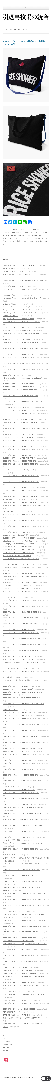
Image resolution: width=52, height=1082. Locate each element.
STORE (5, 1051)
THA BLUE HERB (9, 855)
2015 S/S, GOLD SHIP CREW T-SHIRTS (19, 982)
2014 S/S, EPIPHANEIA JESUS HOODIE (19, 1009)
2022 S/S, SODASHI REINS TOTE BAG (18, 532)
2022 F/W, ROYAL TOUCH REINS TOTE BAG (20, 396)
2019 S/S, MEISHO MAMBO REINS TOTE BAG (21, 799)
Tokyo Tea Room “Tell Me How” (16, 310)
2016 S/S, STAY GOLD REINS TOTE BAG (19, 938)
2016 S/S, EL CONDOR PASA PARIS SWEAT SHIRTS (24, 920)
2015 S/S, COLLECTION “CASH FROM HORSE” (21, 985)
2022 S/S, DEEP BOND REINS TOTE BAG (19, 503)
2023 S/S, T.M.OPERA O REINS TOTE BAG (20, 343)
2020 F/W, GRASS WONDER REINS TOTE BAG (21, 633)
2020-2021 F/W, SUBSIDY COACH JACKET (20, 591)
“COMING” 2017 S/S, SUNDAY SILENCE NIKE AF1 (23, 876)
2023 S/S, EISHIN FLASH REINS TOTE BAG (21, 357)
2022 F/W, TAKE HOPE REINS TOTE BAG (19, 414)
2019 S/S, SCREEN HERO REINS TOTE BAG (20, 769)
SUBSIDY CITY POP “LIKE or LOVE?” (18, 550)
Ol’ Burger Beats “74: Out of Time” (19, 313)
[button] (46, 1078)
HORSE (23, 229)
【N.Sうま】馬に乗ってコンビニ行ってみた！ (19, 565)
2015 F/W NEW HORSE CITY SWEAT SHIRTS (20, 962)
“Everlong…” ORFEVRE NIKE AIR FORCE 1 (20, 831)
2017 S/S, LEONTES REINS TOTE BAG (18, 837)
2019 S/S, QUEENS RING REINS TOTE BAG (20, 775)
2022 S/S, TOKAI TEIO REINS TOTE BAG (20, 422)
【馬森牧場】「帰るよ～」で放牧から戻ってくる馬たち (22, 568)
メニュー (26, 8)
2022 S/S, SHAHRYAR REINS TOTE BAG (19, 488)
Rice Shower (31, 235)
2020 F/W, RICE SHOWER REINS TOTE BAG (20, 651)
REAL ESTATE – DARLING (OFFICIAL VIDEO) (21, 864)
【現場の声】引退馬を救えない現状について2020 (20, 662)
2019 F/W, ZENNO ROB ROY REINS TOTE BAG (21, 725)
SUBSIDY (6, 232)
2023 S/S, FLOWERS (11, 375)
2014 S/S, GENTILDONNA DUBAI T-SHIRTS (20, 1003)
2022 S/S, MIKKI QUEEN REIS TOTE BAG (20, 446)
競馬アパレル (22, 241)
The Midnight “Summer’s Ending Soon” (20, 274)
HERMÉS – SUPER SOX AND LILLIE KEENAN (20, 932)
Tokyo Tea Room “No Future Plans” (18, 319)
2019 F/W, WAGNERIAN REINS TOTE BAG (19, 713)
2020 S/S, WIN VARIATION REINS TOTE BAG (21, 698)
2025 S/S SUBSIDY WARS (13, 286)
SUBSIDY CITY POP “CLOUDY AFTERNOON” (20, 289)
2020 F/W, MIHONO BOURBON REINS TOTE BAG (22, 645)
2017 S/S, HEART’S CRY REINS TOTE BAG (20, 849)
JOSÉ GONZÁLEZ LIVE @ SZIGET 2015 (18, 941)
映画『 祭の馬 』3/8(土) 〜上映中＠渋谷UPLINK (21, 1018)
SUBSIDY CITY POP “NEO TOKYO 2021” (19, 538)
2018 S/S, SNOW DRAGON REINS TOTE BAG (20, 819)
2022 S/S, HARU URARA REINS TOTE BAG (20, 497)
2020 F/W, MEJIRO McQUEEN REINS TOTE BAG (22, 639)
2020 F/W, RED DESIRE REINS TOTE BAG (20, 624)
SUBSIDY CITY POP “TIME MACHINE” (18, 574)
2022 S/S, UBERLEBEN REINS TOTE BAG (19, 461)
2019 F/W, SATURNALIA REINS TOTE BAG (20, 736)
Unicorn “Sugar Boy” (12, 304)
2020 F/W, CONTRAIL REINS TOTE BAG (19, 630)
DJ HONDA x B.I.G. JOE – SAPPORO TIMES (21, 950)
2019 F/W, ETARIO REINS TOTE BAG (18, 716)
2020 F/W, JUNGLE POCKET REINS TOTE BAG (21, 606)
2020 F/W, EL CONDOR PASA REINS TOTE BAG (22, 612)
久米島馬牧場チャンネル (11, 677)
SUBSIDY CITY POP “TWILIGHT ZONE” (18, 419)
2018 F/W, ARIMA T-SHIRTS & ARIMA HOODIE (22, 814)
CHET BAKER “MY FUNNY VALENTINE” (18, 585)
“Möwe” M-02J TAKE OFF (13, 271)
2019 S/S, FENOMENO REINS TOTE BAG (19, 790)
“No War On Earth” (11, 511)
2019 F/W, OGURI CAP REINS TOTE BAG (19, 731)
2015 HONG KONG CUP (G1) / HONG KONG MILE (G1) (25, 944)
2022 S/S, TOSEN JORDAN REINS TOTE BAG (21, 520)
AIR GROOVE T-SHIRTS (12, 1012)
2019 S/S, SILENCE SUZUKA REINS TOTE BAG (22, 781)
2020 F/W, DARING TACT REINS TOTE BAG (20, 618)
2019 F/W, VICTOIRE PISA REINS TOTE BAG (21, 763)
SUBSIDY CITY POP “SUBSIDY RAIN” (18, 547)
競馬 (26, 232)
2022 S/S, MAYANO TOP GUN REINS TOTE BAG (22, 505)
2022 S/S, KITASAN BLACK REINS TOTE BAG (21, 514)
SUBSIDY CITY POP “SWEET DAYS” (17, 588)
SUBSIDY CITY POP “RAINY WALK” (17, 340)
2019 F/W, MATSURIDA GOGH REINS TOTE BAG (22, 719)
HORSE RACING (33, 229)
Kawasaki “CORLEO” (11, 295)
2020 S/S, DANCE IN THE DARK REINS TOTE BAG (23, 704)
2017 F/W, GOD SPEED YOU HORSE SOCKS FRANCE (23, 825)
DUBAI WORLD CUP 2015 (12, 991)
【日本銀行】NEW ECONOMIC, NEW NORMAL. (20, 544)
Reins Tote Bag (18, 235)
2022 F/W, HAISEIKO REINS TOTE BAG (19, 411)
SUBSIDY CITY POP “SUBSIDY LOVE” (18, 689)
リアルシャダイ (35, 238)
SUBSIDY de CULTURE (11, 597)
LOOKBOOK (7, 1042)
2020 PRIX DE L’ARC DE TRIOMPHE (17, 656)
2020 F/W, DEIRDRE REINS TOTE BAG (18, 659)
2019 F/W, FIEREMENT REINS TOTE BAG (19, 760)
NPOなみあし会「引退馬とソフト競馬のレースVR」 (21, 680)
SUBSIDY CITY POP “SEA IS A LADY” (18, 437)
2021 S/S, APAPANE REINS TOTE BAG (18, 553)
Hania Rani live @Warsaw (14, 500)
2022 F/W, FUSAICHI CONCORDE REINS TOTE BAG (23, 402)
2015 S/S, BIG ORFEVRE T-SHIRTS (17, 970)
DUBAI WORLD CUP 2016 (12, 911)
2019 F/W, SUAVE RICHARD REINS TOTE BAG (21, 742)
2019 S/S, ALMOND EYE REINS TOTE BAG (20, 805)
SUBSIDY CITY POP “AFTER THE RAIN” (19, 458)
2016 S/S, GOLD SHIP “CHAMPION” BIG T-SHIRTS (24, 893)
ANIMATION (7, 1045)
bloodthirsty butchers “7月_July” (18, 541)
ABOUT (5, 1039)
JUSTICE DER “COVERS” (12, 787)
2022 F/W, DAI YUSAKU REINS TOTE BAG (20, 390)
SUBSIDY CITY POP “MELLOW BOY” (17, 331)
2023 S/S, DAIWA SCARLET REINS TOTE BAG (21, 363)
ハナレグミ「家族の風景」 (12, 840)
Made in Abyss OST (11, 268)
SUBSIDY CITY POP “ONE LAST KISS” (18, 384)
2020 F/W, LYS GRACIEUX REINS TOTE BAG (21, 671)
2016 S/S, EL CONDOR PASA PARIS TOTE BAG (22, 926)
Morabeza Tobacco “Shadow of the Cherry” (22, 298)
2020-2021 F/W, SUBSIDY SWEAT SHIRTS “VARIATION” (25, 577)
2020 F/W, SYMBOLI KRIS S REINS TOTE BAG (22, 600)
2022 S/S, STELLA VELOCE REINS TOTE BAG (21, 449)
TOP (4, 1036)
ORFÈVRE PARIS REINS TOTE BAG (16, 1015)
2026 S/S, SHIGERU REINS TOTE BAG (18, 266)
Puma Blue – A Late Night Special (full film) (24, 470)
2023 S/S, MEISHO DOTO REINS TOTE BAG (20, 348)
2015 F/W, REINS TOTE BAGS (15, 968)
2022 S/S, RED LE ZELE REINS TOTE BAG (20, 464)
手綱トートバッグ (9, 241)
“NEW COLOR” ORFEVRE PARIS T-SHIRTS (19, 973)
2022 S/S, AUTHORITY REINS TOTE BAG (19, 455)
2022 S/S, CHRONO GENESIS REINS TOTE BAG (22, 526)
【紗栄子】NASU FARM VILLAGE (15, 668)
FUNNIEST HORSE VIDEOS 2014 (15, 1000)
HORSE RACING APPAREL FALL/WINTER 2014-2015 (23, 994)
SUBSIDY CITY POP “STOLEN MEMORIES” (19, 354)
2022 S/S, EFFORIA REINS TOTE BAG (18, 434)
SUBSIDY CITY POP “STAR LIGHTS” (17, 408)
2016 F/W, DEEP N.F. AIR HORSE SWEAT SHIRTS (23, 882)
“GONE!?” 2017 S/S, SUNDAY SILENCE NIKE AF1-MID (25, 843)
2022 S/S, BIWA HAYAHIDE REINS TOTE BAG (21, 428)
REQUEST (6, 1048)
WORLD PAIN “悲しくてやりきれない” (17, 556)
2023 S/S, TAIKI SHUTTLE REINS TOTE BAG (21, 369)
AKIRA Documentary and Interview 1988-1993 (23, 280)
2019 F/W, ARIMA (10, 710)
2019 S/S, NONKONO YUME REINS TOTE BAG (21, 793)
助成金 (44, 238)
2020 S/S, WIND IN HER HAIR (15, 686)
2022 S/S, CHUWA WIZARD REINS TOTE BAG (21, 476)
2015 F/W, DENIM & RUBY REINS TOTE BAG (21, 956)
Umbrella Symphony (11, 316)
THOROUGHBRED (17, 232)
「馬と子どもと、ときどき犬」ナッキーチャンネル (21, 559)
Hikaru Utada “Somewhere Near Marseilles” (22, 378)
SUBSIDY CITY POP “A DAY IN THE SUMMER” (21, 322)
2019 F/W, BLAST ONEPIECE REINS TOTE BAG (22, 754)
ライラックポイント (21, 238)
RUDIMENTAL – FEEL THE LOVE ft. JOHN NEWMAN (23, 976)
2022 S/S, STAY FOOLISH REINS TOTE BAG (21, 482)
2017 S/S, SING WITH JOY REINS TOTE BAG (21, 870)
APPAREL (16, 229)
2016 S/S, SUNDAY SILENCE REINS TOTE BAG (22, 899)
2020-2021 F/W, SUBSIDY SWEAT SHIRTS (20, 582)
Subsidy (42, 235)
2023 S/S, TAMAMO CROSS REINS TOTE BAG (21, 334)
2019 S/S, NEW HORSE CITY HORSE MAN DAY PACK (24, 808)
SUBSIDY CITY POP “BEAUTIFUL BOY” (18, 387)
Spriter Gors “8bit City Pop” (16, 307)
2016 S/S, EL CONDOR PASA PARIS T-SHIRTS (22, 905)
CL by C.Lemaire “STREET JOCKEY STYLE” (21, 491)
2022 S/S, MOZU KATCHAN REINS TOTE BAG (21, 440)
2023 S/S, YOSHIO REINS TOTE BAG (18, 328)
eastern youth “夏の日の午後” (15, 535)
